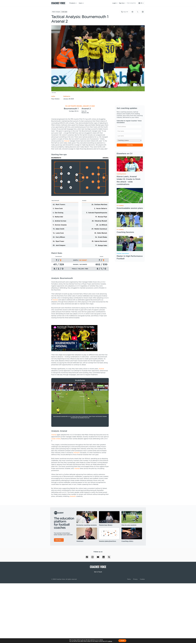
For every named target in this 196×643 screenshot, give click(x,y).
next (107, 401)
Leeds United (55, 438)
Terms (129, 579)
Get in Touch (98, 572)
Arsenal (66, 141)
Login (114, 3)
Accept (122, 640)
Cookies (142, 579)
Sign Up (121, 3)
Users (80, 3)
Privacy (135, 579)
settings (110, 641)
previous (53, 401)
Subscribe (130, 145)
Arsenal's (76, 452)
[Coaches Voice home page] (58, 3)
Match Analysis (56, 11)
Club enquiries (131, 3)
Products (72, 3)
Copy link (125, 11)
